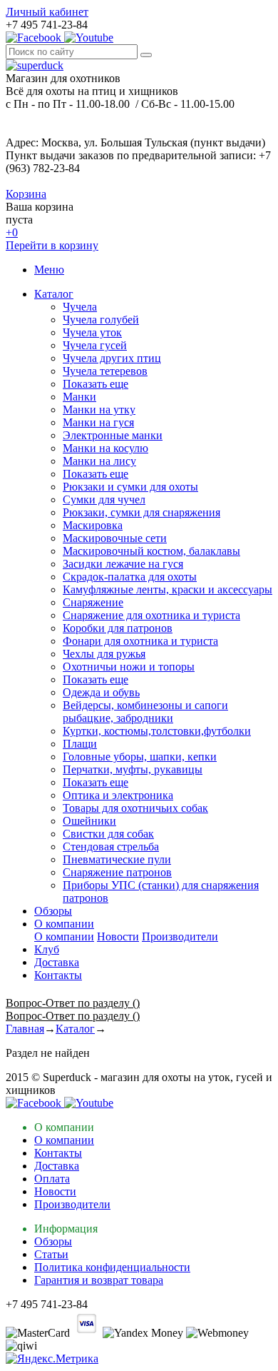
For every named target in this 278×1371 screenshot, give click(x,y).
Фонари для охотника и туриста (140, 641)
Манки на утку (99, 409)
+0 (12, 232)
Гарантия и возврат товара (98, 1280)
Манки (79, 397)
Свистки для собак (108, 834)
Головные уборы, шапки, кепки (140, 756)
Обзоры (53, 911)
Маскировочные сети (115, 538)
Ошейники (89, 821)
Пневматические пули (117, 859)
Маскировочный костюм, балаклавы (151, 551)
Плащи (80, 744)
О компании (64, 924)
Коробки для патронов (118, 628)
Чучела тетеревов (105, 371)
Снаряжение (93, 602)
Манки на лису (99, 461)
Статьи (51, 1254)
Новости (118, 936)
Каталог (53, 294)
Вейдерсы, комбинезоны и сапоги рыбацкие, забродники (145, 711)
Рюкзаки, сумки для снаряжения (141, 512)
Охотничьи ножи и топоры (129, 667)
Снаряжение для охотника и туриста (151, 615)
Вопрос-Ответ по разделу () (73, 1003)
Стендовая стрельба (111, 846)
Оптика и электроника (118, 795)
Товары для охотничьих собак (135, 808)
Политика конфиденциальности (112, 1267)
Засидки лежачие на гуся (123, 564)
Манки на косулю (105, 448)
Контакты (58, 975)
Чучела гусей (95, 345)
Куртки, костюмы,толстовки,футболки (157, 731)
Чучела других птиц (112, 358)
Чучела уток (92, 332)
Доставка (56, 962)
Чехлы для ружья (104, 654)
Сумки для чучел (104, 499)
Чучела (80, 307)
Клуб (46, 949)
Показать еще (95, 384)
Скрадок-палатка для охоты (130, 577)
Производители (180, 936)
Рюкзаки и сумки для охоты (130, 487)
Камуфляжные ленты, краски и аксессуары (167, 589)
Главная (25, 1029)
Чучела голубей (101, 319)
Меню (49, 269)
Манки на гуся (98, 422)
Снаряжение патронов (117, 872)
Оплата (52, 1178)
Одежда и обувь (101, 692)
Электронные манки (113, 435)
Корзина (26, 194)
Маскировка (93, 525)
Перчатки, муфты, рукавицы (132, 769)
